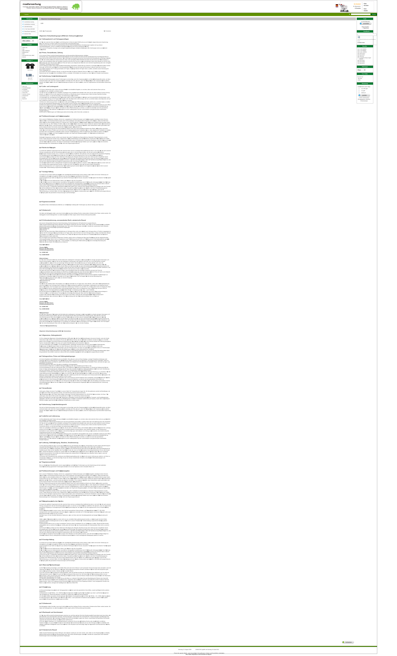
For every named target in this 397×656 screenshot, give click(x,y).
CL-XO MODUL (363, 49)
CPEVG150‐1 (362, 53)
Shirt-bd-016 (362, 54)
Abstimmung (365, 97)
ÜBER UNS (24, 47)
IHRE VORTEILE (26, 50)
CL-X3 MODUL (362, 50)
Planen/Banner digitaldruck (29, 31)
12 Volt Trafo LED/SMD (29, 29)
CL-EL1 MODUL (363, 52)
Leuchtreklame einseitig (29, 21)
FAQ (23, 49)
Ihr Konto (366, 5)
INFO (23, 53)
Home (365, 3)
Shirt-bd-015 (362, 63)
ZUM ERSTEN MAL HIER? (28, 55)
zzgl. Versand (30, 79)
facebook (24, 57)
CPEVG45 (361, 56)
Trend (361, 97)
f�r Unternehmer (107, 31)
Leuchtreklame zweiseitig (29, 24)
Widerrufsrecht (25, 95)
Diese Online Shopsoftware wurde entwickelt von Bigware (198, 654)
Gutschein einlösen (26, 94)
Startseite (26, 14)
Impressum (24, 98)
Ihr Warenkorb (357, 3)
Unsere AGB (24, 92)
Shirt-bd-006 (362, 61)
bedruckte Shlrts (27, 33)
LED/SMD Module (28, 26)
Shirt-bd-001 (30, 70)
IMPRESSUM (25, 52)
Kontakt (366, 10)
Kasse (365, 8)
